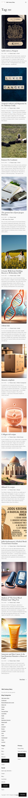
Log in (19, 759)
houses (2, 718)
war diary (3, 742)
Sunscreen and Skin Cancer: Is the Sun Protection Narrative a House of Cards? (13, 656)
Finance (3, 707)
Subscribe (5, 760)
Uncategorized (23, 382)
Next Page (23, 679)
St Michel (3, 731)
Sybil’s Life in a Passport (9, 51)
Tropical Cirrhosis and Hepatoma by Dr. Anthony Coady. (14, 105)
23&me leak (5, 326)
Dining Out (3, 704)
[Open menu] (26, 2)
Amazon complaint (7, 380)
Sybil (2, 733)
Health (18, 108)
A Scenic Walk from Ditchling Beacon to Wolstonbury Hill (11, 272)
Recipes (21, 437)
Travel (18, 53)
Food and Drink (4, 711)
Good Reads (3, 713)
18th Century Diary (10, 2)
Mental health (23, 546)
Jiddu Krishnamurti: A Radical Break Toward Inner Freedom (14, 542)
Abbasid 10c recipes (8, 487)
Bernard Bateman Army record (7, 702)
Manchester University (6, 720)
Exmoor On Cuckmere (9, 160)
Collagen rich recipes (8, 434)
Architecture (3, 700)
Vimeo (2, 739)
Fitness (2, 709)
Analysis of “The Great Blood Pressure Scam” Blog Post (11, 599)
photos (2, 724)
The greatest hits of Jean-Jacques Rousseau (12, 214)
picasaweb (3, 726)
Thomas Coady (12, 53)
